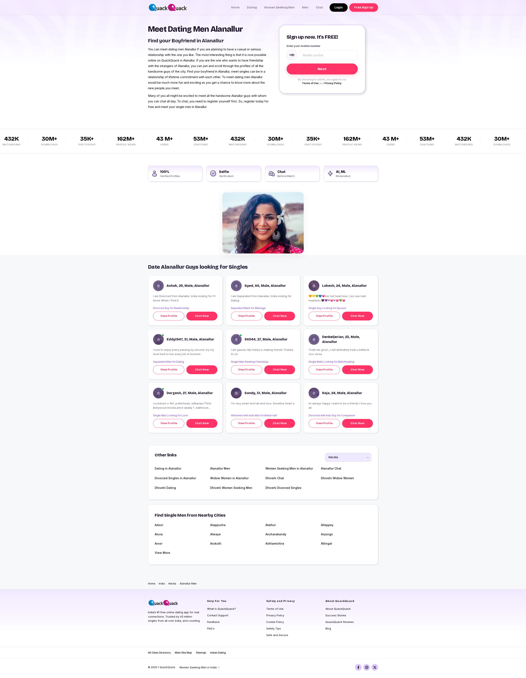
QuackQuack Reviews (339, 622)
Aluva (159, 534)
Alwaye (215, 534)
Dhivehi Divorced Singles (283, 487)
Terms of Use (310, 83)
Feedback (213, 622)
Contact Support (217, 615)
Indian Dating (218, 652)
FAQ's (211, 628)
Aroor (158, 543)
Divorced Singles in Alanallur (175, 478)
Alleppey (327, 525)
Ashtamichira (274, 543)
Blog (328, 628)
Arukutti (215, 543)
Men (305, 7)
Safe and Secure (277, 635)
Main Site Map (183, 652)
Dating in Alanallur (168, 468)
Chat (319, 7)
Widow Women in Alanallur (229, 478)
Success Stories (335, 615)
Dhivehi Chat (274, 478)
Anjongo (327, 534)
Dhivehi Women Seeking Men (231, 487)
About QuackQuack (338, 608)
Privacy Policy (332, 83)
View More (162, 552)
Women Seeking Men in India (198, 667)
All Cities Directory (159, 652)
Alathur (270, 525)
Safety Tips (273, 628)
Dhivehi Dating (165, 487)
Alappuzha (218, 525)
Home (235, 7)
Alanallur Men (220, 468)
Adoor (159, 525)
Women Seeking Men (279, 7)
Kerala (172, 583)
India (162, 583)
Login (339, 7)
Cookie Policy (275, 622)
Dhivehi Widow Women (337, 478)
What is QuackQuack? (221, 608)
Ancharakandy (275, 534)
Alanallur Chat (331, 468)
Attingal (326, 543)
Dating (252, 7)
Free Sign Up (363, 7)
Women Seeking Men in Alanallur (289, 468)
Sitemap (201, 652)
